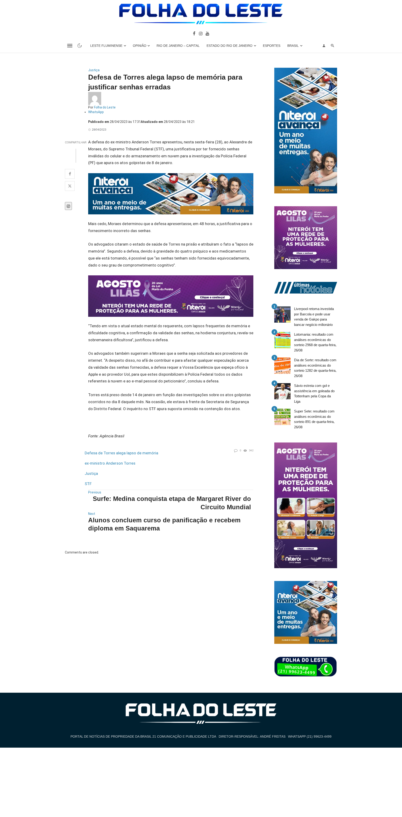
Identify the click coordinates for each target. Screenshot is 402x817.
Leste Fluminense (106, 45)
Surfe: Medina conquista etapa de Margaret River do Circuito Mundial (172, 503)
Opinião (139, 45)
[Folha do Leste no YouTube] (207, 33)
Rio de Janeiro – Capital (178, 45)
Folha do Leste (105, 107)
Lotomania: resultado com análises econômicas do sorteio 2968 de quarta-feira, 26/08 (315, 342)
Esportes (271, 45)
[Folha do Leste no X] (70, 186)
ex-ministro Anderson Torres (110, 463)
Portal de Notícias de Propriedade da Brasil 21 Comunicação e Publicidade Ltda (143, 736)
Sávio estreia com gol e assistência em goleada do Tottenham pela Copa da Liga (314, 393)
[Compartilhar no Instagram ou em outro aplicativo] (68, 206)
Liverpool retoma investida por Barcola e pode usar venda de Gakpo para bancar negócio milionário (314, 317)
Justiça (94, 70)
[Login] (324, 46)
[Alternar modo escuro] (79, 45)
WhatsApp (96, 112)
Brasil (293, 45)
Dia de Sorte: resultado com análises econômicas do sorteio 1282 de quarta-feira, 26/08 (315, 368)
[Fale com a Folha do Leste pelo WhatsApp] (305, 667)
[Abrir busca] (332, 46)
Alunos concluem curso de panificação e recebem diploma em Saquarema (164, 524)
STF (88, 483)
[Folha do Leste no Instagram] (200, 33)
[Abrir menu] (70, 46)
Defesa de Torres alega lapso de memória (121, 453)
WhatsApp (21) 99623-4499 (310, 736)
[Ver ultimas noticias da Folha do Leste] (305, 287)
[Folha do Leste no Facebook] (194, 33)
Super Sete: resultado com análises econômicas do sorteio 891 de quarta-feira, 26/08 (314, 419)
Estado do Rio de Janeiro (229, 45)
